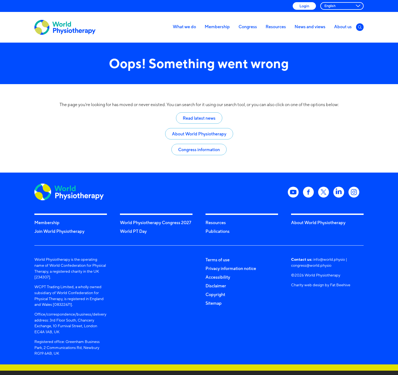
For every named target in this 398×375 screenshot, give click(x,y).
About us (343, 26)
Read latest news (199, 118)
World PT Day (133, 231)
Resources (276, 26)
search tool (234, 104)
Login (304, 6)
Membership (217, 26)
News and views (310, 26)
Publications (217, 231)
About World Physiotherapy (199, 133)
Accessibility (217, 277)
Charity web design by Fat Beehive (320, 284)
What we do (184, 26)
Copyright (215, 294)
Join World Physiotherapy (59, 231)
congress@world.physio (311, 265)
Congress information (199, 149)
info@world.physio (329, 259)
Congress (248, 26)
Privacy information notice (230, 268)
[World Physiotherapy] (65, 27)
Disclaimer (215, 285)
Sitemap (213, 303)
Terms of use (217, 259)
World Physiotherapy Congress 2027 (155, 222)
